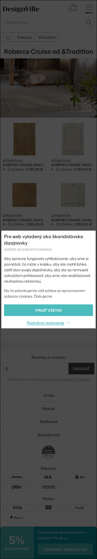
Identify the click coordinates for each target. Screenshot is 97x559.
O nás (48, 395)
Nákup (48, 408)
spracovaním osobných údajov (66, 379)
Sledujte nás (48, 434)
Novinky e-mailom (48, 357)
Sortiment (49, 421)
